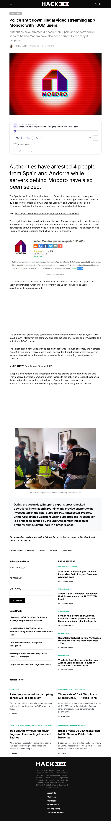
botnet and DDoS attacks (22, 341)
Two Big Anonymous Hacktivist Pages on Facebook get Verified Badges (30, 734)
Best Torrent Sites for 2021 (38, 366)
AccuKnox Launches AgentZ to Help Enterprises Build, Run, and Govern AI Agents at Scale (77, 574)
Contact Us (52, 801)
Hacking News (36, 726)
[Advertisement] (55, 311)
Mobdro (54, 550)
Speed (90, 137)
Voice (15, 144)
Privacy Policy (53, 808)
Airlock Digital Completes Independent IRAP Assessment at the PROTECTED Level (78, 596)
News (83, 726)
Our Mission (53, 805)
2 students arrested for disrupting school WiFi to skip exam (31, 696)
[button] (10, 4)
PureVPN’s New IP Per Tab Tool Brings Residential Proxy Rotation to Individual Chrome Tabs (31, 631)
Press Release (71, 567)
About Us (51, 793)
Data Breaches (74, 726)
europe (30, 550)
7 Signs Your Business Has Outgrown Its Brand (30, 664)
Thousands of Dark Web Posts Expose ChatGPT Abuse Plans (77, 696)
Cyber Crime (15, 13)
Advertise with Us (55, 812)
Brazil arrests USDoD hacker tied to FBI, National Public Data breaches (79, 734)
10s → (38, 138)
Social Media (48, 726)
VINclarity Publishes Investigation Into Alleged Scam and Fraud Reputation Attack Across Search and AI (78, 663)
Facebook (85, 537)
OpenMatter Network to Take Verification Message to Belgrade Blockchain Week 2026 (79, 641)
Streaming (67, 550)
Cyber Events (25, 726)
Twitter (27, 540)
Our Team (51, 797)
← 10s (16, 138)
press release (65, 525)
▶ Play (27, 138)
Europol (41, 550)
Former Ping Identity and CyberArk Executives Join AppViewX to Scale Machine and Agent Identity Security (77, 618)
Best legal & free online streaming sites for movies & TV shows (47, 213)
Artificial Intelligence (77, 689)
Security (61, 567)
